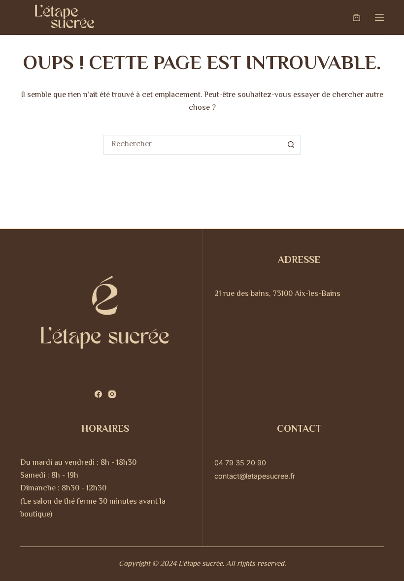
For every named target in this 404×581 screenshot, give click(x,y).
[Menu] (379, 17)
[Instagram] (112, 394)
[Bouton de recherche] (290, 144)
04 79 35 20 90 (240, 462)
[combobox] (192, 145)
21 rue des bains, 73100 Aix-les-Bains (277, 294)
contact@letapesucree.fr (254, 476)
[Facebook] (98, 394)
